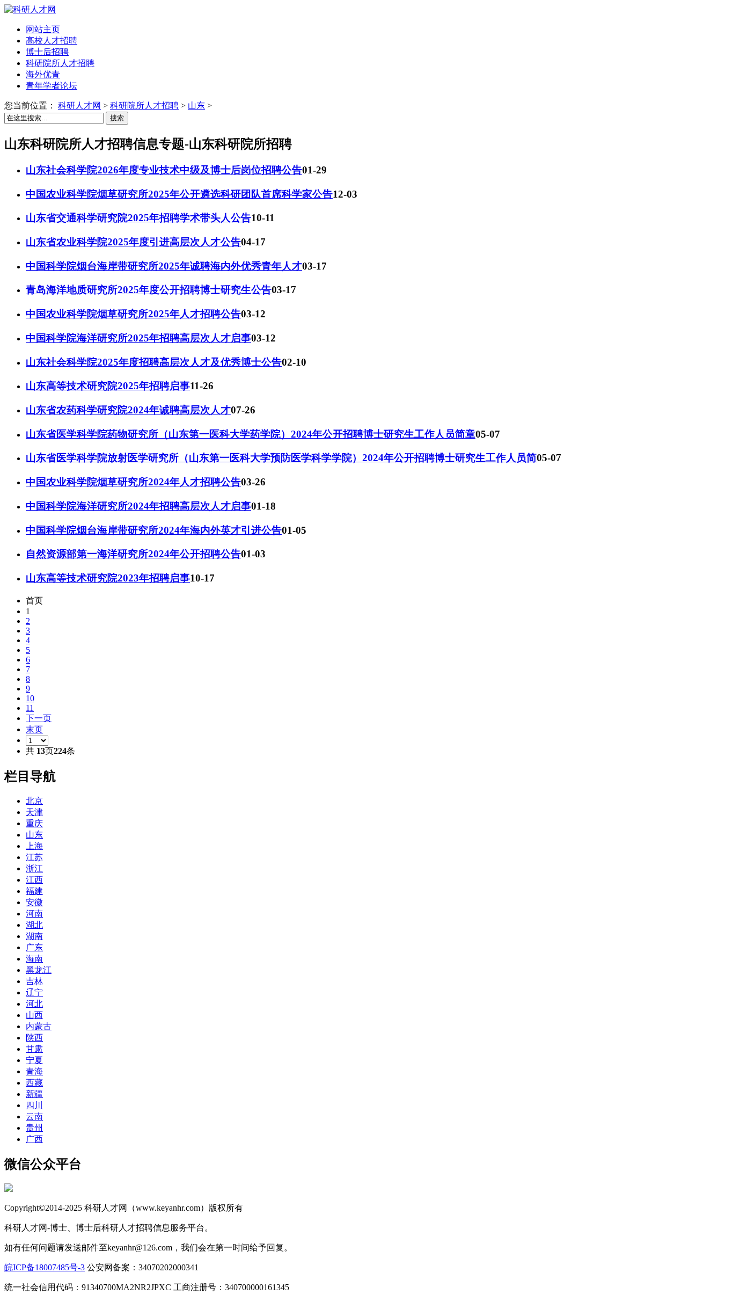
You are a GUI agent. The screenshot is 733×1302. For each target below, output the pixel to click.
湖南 (34, 936)
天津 (34, 812)
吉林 (34, 981)
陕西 (34, 1037)
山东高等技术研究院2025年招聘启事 (108, 385)
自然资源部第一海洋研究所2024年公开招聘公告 (133, 553)
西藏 (34, 1082)
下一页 (39, 718)
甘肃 (34, 1048)
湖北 (34, 924)
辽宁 (34, 992)
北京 (34, 800)
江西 (34, 879)
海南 (34, 958)
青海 (34, 1071)
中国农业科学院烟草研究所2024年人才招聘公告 (133, 482)
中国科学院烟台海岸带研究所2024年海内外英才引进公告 (154, 530)
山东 (196, 105)
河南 (34, 913)
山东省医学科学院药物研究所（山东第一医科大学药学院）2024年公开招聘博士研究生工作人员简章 (250, 434)
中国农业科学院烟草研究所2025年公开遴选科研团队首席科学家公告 (179, 194)
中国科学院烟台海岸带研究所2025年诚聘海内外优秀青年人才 (164, 266)
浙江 (34, 868)
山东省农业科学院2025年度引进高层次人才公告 (133, 242)
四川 (34, 1105)
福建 (34, 891)
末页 (34, 729)
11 (30, 707)
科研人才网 (79, 105)
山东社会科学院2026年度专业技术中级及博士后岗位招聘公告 (164, 170)
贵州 (34, 1127)
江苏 (34, 857)
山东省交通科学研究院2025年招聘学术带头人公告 (138, 217)
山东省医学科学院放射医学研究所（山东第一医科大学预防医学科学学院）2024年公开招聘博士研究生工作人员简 (281, 457)
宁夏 (34, 1060)
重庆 (34, 823)
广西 (34, 1139)
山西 (34, 1015)
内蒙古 (39, 1026)
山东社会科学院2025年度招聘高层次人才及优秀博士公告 (154, 362)
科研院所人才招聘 (144, 105)
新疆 (34, 1094)
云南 (34, 1116)
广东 (34, 947)
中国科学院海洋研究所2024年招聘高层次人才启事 (138, 506)
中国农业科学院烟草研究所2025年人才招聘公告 (133, 313)
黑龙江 (39, 969)
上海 (34, 845)
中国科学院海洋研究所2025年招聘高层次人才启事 (138, 338)
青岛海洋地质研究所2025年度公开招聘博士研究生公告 (149, 289)
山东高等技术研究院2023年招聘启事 (108, 578)
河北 (34, 1003)
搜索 (117, 118)
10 (30, 698)
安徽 (34, 902)
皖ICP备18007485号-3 (44, 1267)
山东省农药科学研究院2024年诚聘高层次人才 (128, 410)
